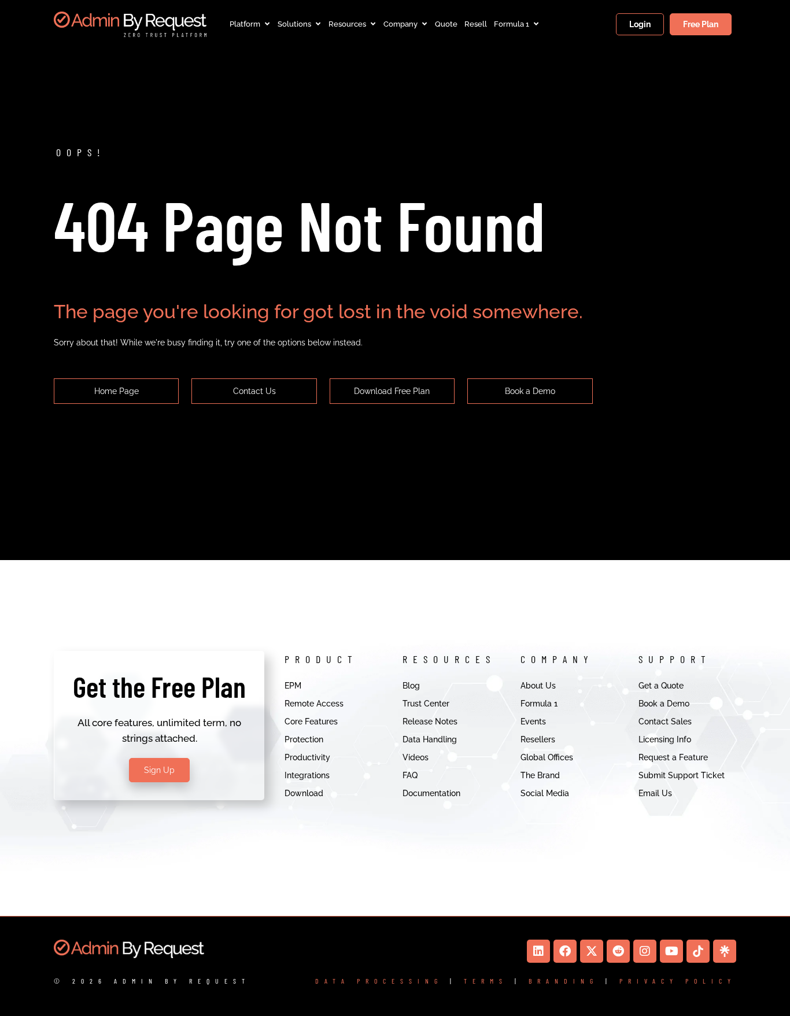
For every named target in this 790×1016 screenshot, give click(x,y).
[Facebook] (565, 951)
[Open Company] (424, 24)
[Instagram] (644, 951)
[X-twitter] (591, 951)
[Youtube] (671, 951)
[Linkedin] (538, 951)
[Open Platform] (267, 24)
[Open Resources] (372, 24)
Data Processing (379, 981)
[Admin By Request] (130, 24)
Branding (564, 981)
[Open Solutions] (318, 24)
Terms (486, 981)
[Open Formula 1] (536, 24)
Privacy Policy (677, 981)
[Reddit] (618, 951)
